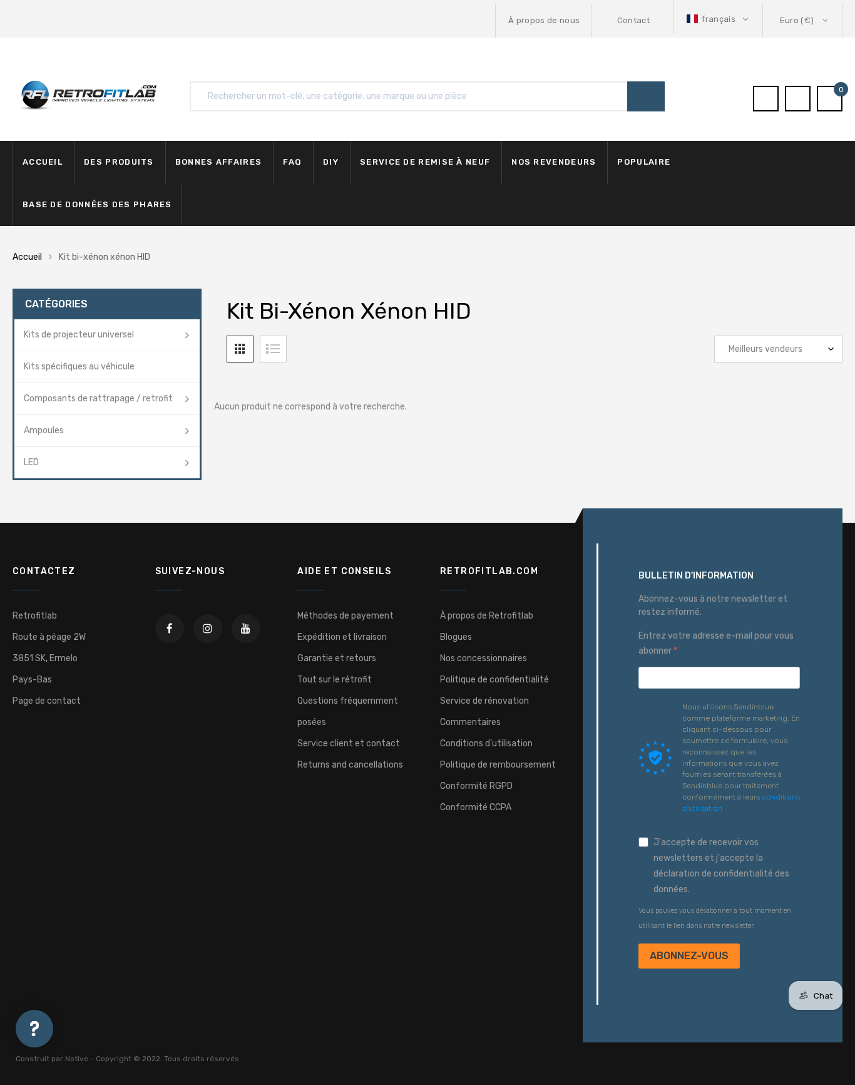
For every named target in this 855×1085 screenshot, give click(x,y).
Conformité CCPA (475, 807)
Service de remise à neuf (425, 162)
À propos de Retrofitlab (486, 615)
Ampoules (44, 430)
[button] (718, 19)
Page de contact (47, 701)
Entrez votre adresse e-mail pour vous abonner (716, 643)
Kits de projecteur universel (79, 334)
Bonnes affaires (218, 162)
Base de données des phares (97, 204)
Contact (633, 20)
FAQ (292, 162)
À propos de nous (544, 20)
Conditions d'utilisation (486, 743)
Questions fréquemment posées (347, 712)
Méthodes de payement (345, 615)
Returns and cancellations (350, 764)
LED (31, 462)
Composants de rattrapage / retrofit (98, 398)
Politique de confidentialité (494, 679)
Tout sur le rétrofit (334, 679)
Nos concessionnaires (483, 658)
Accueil (43, 162)
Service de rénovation (484, 701)
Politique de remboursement (498, 764)
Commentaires (470, 722)
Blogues (456, 637)
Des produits (119, 162)
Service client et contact (348, 743)
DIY (331, 162)
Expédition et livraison (342, 637)
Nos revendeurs (553, 162)
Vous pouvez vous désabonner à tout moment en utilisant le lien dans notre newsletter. (714, 918)
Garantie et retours (336, 658)
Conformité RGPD (476, 786)
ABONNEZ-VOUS (689, 956)
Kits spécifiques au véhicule (79, 366)
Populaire (643, 162)
